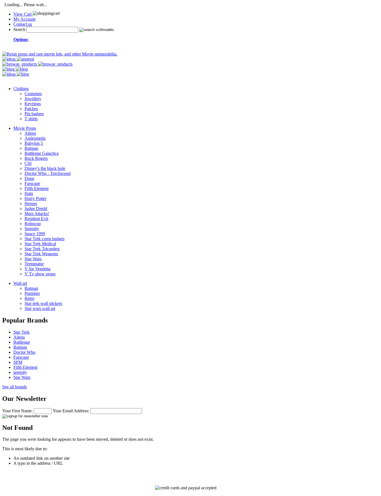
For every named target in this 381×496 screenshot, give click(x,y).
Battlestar (21, 342)
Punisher (32, 293)
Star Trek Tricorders (42, 248)
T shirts (31, 118)
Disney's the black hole (45, 168)
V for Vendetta (37, 268)
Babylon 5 (34, 143)
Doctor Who (24, 352)
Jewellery (33, 98)
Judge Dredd (36, 208)
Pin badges (34, 113)
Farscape (32, 183)
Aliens (30, 133)
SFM (17, 362)
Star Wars (33, 258)
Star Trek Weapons (41, 253)
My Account (24, 19)
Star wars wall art (40, 308)
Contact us (22, 24)
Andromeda (35, 138)
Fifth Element (37, 188)
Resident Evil (36, 218)
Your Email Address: (71, 410)
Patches (31, 108)
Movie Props (24, 128)
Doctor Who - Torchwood (48, 173)
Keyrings (33, 103)
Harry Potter (35, 198)
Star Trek (21, 332)
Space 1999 (35, 233)
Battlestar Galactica (42, 153)
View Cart (23, 14)
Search (19, 29)
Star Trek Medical (40, 243)
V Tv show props (40, 273)
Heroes (31, 203)
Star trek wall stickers (43, 303)
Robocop (33, 223)
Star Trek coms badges (44, 238)
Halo (29, 193)
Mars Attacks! (37, 213)
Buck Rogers (36, 158)
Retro (29, 298)
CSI (28, 163)
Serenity (32, 228)
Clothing (21, 88)
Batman (31, 148)
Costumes (33, 93)
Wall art (20, 283)
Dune (29, 178)
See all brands (14, 386)
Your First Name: (17, 410)
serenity (20, 372)
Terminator (34, 263)
